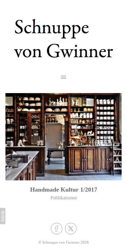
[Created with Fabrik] (2, 216)
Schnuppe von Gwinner (61, 242)
